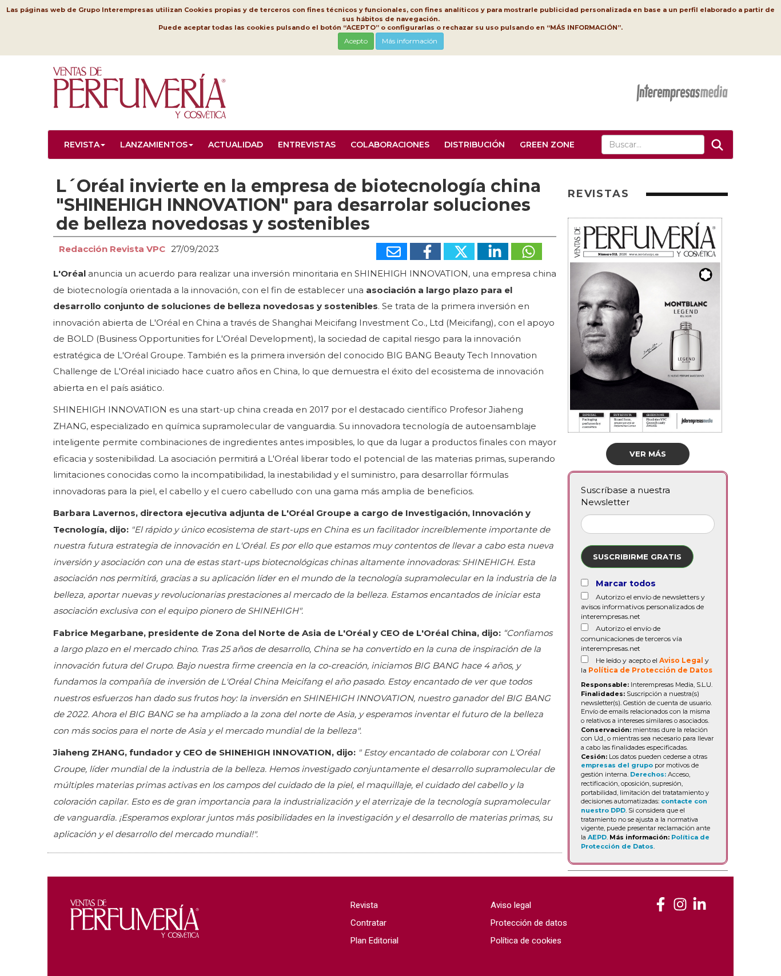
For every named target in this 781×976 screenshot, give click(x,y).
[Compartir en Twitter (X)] (459, 251)
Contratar (368, 923)
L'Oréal (69, 273)
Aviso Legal (681, 660)
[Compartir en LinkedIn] (492, 251)
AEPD (597, 837)
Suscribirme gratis (637, 556)
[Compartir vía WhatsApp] (526, 251)
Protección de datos (529, 923)
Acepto (356, 41)
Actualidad (235, 144)
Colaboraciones (389, 144)
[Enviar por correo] (391, 251)
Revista (81, 144)
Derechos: (648, 774)
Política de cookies (526, 940)
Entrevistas (307, 144)
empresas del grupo (617, 765)
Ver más (647, 453)
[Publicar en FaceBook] (425, 251)
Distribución (474, 144)
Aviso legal (511, 905)
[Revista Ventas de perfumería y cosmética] (661, 905)
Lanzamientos (154, 144)
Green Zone (547, 144)
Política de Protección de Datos (650, 670)
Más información (409, 41)
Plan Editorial (374, 940)
